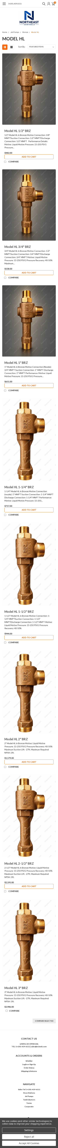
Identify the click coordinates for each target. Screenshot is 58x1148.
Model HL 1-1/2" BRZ (19, 611)
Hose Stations (29, 1093)
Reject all (29, 1136)
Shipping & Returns (29, 1071)
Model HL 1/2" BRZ (17, 131)
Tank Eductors (29, 1100)
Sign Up (32, 1064)
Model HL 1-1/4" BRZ (19, 487)
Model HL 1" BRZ (16, 362)
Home (4, 32)
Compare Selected (44, 1021)
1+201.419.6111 (15, 4)
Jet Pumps (14, 32)
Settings (29, 1130)
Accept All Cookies (29, 1143)
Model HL (35, 32)
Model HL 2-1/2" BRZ (19, 863)
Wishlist (29, 1061)
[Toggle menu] (4, 5)
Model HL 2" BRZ (16, 739)
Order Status (29, 1068)
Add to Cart (29, 156)
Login (24, 1064)
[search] (43, 3)
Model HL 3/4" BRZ (17, 246)
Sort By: (21, 47)
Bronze (25, 32)
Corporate (29, 1106)
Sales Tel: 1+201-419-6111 (29, 1089)
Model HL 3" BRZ (16, 988)
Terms (29, 1103)
